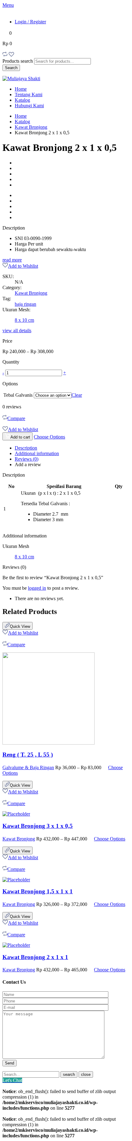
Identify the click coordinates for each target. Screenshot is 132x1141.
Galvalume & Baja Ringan (28, 767)
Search (11, 67)
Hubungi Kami (29, 105)
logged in (37, 588)
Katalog (22, 100)
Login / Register (30, 21)
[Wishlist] (11, 55)
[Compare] (4, 55)
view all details (16, 330)
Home (21, 89)
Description (26, 447)
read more (12, 259)
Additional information (37, 453)
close (86, 1074)
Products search (17, 61)
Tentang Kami (28, 94)
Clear (77, 395)
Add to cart (20, 437)
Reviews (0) (26, 459)
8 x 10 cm (24, 320)
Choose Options (49, 436)
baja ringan (25, 304)
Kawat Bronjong (31, 127)
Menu (8, 5)
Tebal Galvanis (18, 395)
